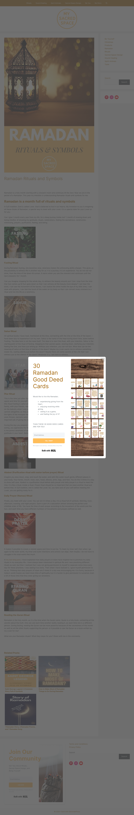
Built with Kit (49, 450)
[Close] (103, 360)
